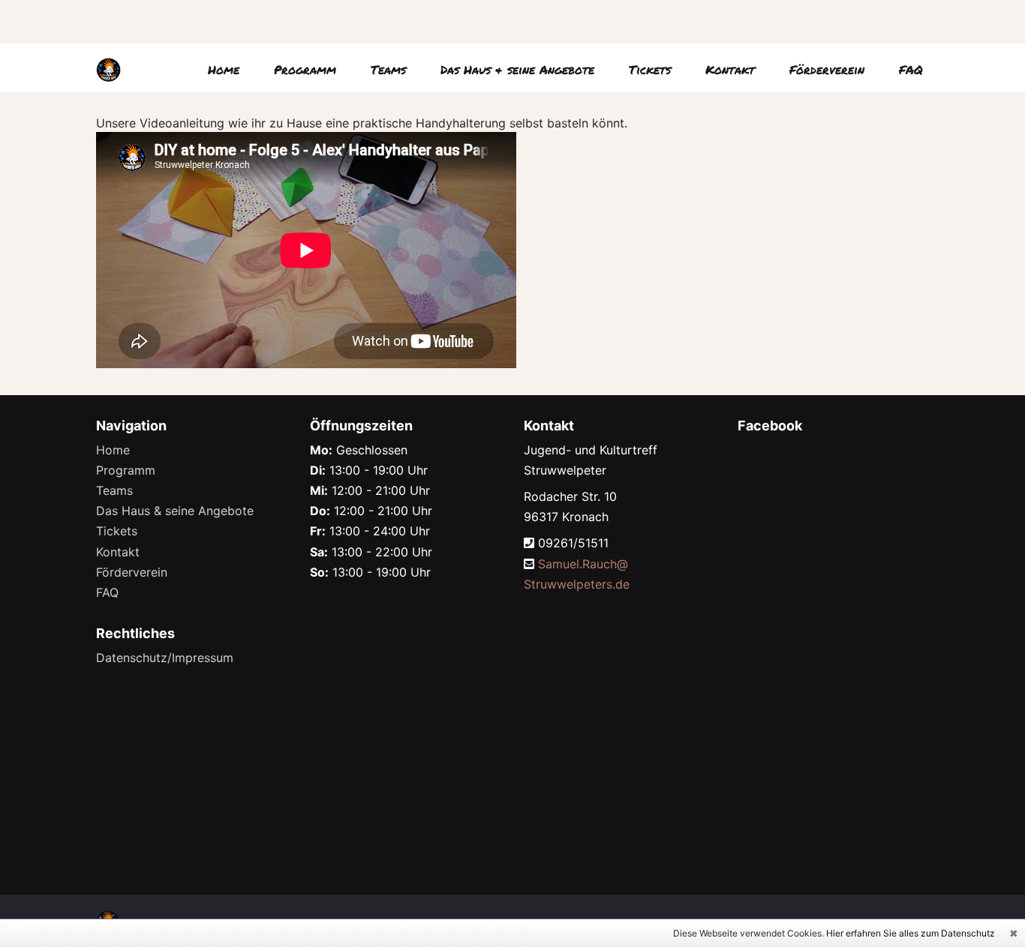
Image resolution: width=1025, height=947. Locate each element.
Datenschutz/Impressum (164, 657)
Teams (388, 69)
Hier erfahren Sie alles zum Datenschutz (910, 933)
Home (223, 69)
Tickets (650, 69)
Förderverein (826, 69)
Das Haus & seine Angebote (517, 69)
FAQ (911, 69)
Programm (305, 69)
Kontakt (730, 69)
